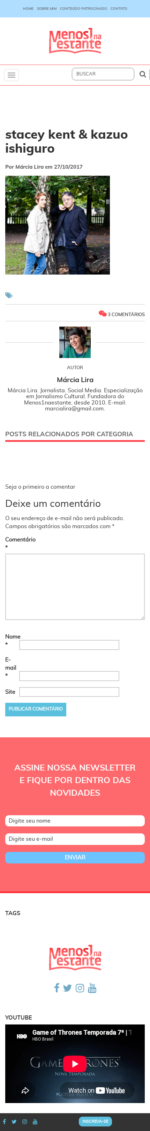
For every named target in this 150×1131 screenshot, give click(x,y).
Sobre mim (47, 8)
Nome (11, 641)
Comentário (11, 543)
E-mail (10, 668)
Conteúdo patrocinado (83, 8)
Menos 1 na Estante (75, 41)
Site (10, 692)
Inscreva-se (95, 1121)
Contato (119, 8)
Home (28, 8)
